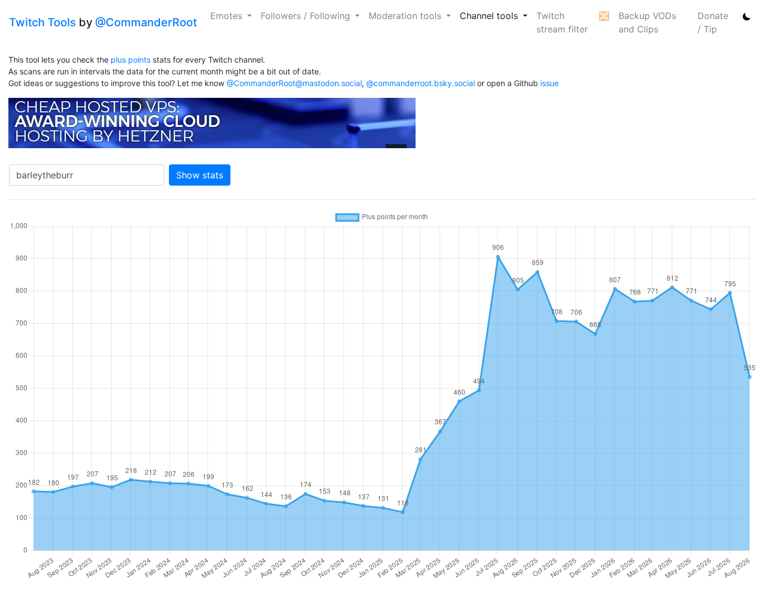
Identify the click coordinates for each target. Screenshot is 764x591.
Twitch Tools (42, 22)
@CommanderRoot (146, 22)
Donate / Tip (712, 22)
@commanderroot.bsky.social (420, 83)
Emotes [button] (227, 15)
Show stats (199, 175)
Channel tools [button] (490, 15)
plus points (130, 59)
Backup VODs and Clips (647, 22)
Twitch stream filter (562, 22)
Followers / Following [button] (307, 15)
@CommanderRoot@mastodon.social (294, 83)
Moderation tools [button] (406, 15)
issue (549, 83)
